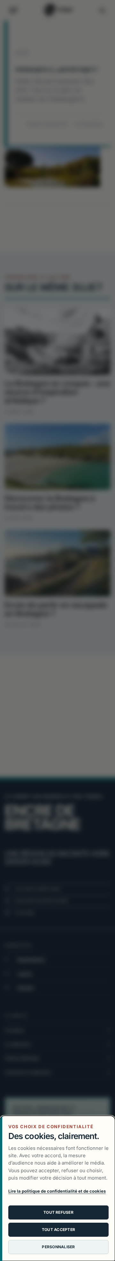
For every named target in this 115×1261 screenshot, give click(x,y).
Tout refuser (58, 1212)
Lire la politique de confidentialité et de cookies (57, 1191)
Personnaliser (58, 1246)
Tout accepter (58, 1229)
